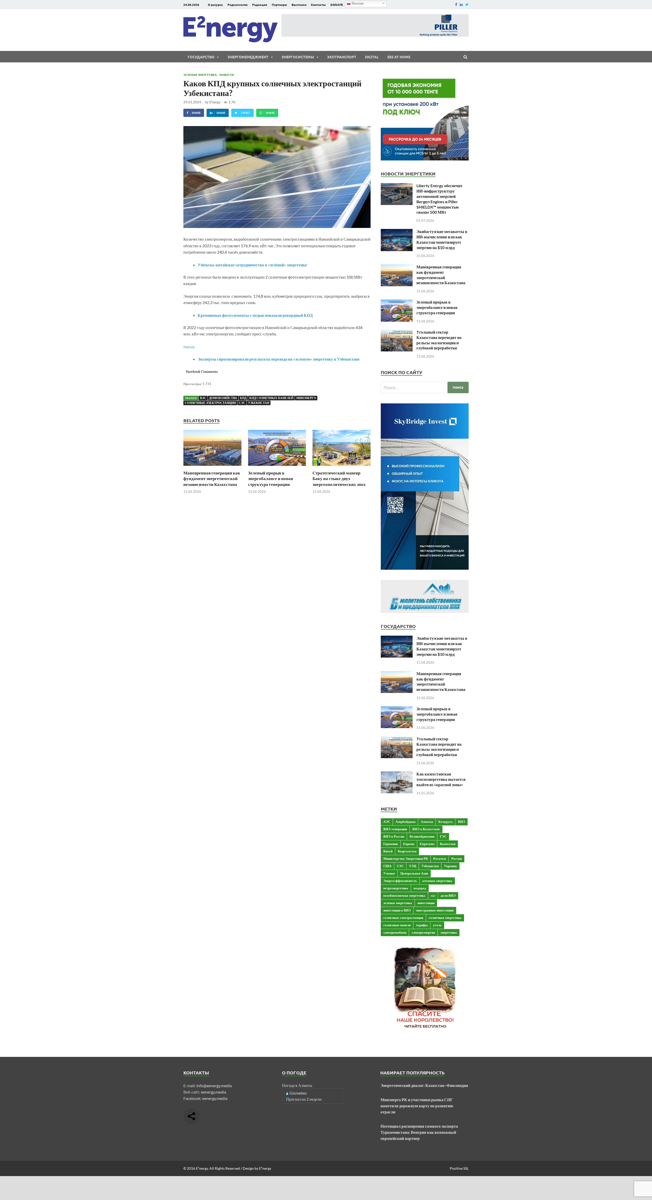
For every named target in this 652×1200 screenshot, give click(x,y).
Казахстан (447, 844)
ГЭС (443, 836)
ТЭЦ (412, 866)
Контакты (318, 5)
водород (420, 888)
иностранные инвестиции (435, 910)
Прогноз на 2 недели (304, 1099)
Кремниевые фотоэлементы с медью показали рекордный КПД (255, 315)
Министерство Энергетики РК (405, 858)
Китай (387, 851)
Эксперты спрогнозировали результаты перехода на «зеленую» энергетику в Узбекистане (279, 359)
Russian (357, 3)
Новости (227, 75)
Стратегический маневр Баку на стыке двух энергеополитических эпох (339, 478)
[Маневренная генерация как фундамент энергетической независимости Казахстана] (212, 467)
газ (433, 895)
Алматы (427, 822)
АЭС (386, 822)
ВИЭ (461, 822)
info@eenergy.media (214, 1085)
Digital (372, 56)
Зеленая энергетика (200, 75)
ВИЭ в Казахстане (426, 829)
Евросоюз (427, 844)
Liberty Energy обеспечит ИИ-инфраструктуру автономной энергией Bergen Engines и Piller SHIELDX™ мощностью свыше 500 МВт (439, 198)
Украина (450, 866)
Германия (390, 844)
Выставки (299, 5)
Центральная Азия (414, 873)
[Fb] (456, 4)
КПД (243, 398)
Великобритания (422, 836)
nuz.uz (189, 346)
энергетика (448, 932)
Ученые (389, 873)
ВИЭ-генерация (395, 829)
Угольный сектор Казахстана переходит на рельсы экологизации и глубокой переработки (438, 340)
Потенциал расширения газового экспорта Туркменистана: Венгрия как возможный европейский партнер (419, 1132)
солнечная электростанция (403, 918)
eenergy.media (213, 1091)
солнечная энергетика (445, 918)
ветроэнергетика (395, 888)
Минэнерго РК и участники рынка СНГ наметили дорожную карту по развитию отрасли (417, 1105)
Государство (201, 56)
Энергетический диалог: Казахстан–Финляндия (424, 1085)
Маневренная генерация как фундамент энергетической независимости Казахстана (211, 478)
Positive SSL (459, 1168)
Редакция (259, 5)
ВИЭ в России (393, 836)
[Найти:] (425, 387)
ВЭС (203, 398)
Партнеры (279, 5)
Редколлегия (237, 5)
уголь (437, 925)
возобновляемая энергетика (404, 895)
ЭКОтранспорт (341, 56)
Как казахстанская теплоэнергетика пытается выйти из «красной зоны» (441, 779)
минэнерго (306, 398)
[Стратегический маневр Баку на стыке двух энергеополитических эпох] (342, 467)
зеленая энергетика (397, 903)
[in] (461, 4)
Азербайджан (405, 822)
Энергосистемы (297, 56)
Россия (456, 858)
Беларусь (445, 822)
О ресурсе (215, 5)
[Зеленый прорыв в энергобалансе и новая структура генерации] (277, 467)
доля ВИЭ (448, 895)
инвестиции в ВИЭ (397, 910)
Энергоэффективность (400, 881)
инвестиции (425, 903)
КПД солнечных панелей (271, 398)
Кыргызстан (407, 851)
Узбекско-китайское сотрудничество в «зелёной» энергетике (252, 264)
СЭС (242, 403)
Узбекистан (258, 403)
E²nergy (215, 102)
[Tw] (467, 4)
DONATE (336, 5)
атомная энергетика (437, 881)
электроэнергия (423, 932)
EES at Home (398, 56)
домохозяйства (223, 398)
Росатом (439, 858)
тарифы (422, 925)
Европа (408, 844)
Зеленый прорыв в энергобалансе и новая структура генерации (270, 478)
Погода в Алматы (297, 1085)
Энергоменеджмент (247, 56)
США (387, 866)
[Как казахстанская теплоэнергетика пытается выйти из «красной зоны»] (397, 774)
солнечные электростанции (210, 403)
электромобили (394, 932)
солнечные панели (397, 925)
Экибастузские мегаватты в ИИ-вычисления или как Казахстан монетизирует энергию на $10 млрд (441, 239)
